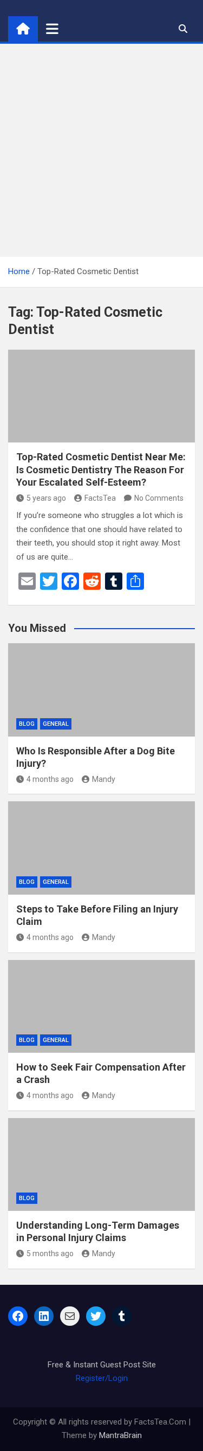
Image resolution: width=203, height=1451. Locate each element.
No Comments (159, 498)
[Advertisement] (101, 150)
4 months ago (50, 779)
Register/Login (102, 1378)
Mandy (103, 779)
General (56, 723)
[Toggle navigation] (52, 28)
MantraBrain (120, 1435)
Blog (27, 723)
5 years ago (46, 498)
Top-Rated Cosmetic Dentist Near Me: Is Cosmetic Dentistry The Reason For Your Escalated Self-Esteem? (101, 469)
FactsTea (100, 498)
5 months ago (50, 1253)
